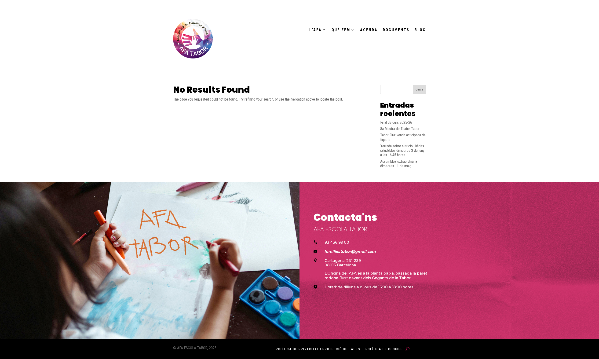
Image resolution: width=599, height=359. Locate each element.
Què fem (341, 30)
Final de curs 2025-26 (396, 122)
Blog (420, 30)
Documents (396, 30)
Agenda (369, 30)
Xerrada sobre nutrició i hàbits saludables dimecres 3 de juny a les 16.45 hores (402, 150)
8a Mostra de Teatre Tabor (400, 129)
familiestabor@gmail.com (350, 251)
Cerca (419, 89)
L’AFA (315, 30)
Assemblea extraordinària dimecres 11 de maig (398, 163)
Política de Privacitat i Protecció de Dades (318, 349)
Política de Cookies (384, 349)
